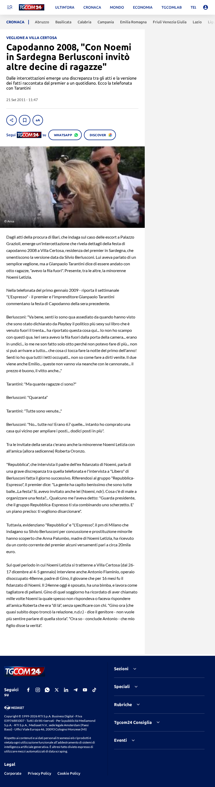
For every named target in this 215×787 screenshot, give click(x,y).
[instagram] (37, 689)
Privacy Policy (39, 773)
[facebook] (28, 689)
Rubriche (123, 704)
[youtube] (85, 689)
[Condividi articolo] (11, 120)
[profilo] (205, 7)
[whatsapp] (47, 689)
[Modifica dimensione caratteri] (38, 120)
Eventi (120, 740)
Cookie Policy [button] (68, 773)
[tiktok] (94, 689)
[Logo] (31, 7)
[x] (56, 689)
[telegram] (75, 689)
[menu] (9, 7)
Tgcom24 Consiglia (133, 722)
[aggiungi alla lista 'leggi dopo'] (24, 120)
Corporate (13, 773)
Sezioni (121, 668)
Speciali (122, 686)
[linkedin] (66, 689)
